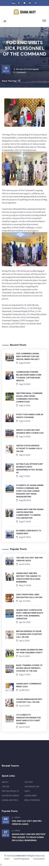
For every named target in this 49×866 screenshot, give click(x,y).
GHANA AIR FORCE (10, 800)
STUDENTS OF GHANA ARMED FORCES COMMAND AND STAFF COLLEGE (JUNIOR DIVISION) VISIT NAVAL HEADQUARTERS (30, 491)
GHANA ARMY (30, 795)
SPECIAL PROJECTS (10, 791)
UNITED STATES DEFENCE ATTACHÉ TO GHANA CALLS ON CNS (29, 448)
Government (39, 859)
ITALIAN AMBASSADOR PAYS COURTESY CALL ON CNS (29, 700)
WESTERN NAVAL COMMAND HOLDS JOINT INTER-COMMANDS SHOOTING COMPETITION (29, 397)
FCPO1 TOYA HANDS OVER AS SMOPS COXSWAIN (29, 416)
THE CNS (5, 786)
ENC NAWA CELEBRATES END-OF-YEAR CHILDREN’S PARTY (30, 651)
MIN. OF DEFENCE (32, 800)
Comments (21, 72)
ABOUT (5, 782)
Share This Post (9, 81)
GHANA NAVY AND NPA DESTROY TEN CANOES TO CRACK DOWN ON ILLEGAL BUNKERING (28, 577)
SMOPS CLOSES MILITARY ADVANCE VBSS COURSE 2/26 (30, 431)
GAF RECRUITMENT (10, 795)
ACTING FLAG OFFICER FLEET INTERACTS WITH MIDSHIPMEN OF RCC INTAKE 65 (29, 468)
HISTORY (28, 782)
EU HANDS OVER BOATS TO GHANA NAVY (28, 532)
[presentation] (6, 766)
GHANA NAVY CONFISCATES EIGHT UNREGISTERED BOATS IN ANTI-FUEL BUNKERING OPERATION (29, 614)
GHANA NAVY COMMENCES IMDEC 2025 (28, 685)
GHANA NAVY (21, 855)
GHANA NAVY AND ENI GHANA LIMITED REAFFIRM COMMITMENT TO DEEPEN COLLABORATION (29, 513)
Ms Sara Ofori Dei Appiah (27, 69)
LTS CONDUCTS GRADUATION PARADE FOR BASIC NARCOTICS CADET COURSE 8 (28, 719)
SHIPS (27, 791)
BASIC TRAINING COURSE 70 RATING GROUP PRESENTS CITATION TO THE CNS (29, 668)
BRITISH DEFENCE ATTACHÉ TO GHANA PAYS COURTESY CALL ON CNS (29, 634)
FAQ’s (7, 859)
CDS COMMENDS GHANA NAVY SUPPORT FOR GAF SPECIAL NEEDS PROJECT (28, 356)
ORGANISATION (31, 786)
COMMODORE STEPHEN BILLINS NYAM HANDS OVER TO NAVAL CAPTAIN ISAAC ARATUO (28, 376)
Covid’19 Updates (21, 859)
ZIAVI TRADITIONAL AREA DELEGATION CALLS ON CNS (29, 596)
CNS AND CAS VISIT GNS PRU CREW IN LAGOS (29, 559)
